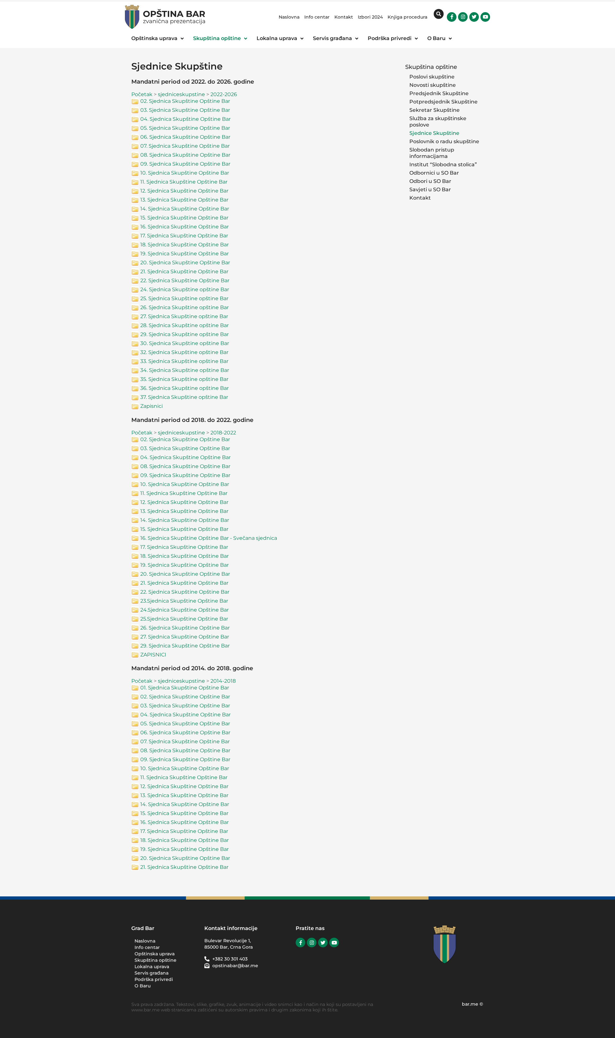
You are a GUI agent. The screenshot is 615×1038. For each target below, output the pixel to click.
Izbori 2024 (370, 17)
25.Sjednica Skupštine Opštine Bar (184, 619)
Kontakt (343, 17)
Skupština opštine (431, 66)
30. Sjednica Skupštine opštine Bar (184, 343)
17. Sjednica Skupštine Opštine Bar (184, 236)
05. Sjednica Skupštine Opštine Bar (185, 128)
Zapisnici (151, 406)
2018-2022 (223, 433)
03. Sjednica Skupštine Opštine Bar (185, 110)
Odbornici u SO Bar (434, 173)
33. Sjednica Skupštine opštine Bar (184, 361)
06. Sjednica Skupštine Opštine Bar (185, 137)
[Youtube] (485, 17)
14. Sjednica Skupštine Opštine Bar (184, 209)
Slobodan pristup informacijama (431, 153)
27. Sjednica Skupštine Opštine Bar (184, 637)
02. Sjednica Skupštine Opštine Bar (185, 101)
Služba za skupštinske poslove (437, 121)
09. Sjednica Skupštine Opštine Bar (185, 164)
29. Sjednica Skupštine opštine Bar (184, 334)
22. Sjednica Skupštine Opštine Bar (184, 280)
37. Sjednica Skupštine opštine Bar (184, 397)
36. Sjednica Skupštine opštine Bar (184, 388)
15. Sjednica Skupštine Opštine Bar (184, 218)
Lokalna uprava (152, 966)
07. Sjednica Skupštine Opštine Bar (185, 146)
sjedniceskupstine (181, 94)
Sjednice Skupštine (434, 133)
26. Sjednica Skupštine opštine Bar (184, 307)
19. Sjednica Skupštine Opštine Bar (184, 254)
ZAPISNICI (153, 655)
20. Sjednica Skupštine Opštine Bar (185, 263)
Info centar (317, 17)
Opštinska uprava (155, 954)
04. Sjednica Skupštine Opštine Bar (185, 119)
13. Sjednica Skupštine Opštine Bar (184, 200)
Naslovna (289, 17)
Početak (141, 94)
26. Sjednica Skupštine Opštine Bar (185, 628)
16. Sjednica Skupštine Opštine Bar (184, 227)
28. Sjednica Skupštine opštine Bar (184, 325)
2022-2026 (223, 94)
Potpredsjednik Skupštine (443, 102)
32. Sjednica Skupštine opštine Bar (184, 352)
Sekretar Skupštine (434, 110)
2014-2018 (223, 681)
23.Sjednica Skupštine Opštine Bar (184, 601)
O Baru (143, 986)
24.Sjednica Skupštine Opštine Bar (184, 610)
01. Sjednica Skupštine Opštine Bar (184, 688)
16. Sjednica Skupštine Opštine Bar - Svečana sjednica (208, 538)
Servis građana (151, 973)
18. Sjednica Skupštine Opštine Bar (184, 245)
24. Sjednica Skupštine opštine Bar (184, 289)
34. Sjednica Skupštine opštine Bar (184, 370)
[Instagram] (463, 17)
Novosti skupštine (432, 85)
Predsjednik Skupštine (439, 93)
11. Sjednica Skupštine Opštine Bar (183, 182)
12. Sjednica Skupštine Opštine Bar (184, 191)
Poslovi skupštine (432, 77)
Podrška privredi (154, 979)
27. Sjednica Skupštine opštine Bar (184, 316)
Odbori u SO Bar (430, 181)
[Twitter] (474, 17)
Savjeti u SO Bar (430, 189)
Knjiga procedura (407, 17)
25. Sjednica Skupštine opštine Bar (184, 298)
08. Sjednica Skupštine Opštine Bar (185, 155)
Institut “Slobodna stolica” (443, 164)
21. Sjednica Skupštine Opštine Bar (184, 271)
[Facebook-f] (451, 17)
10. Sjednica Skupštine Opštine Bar (184, 173)
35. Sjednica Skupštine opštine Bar (184, 379)
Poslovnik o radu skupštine (444, 141)
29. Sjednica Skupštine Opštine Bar (185, 646)
